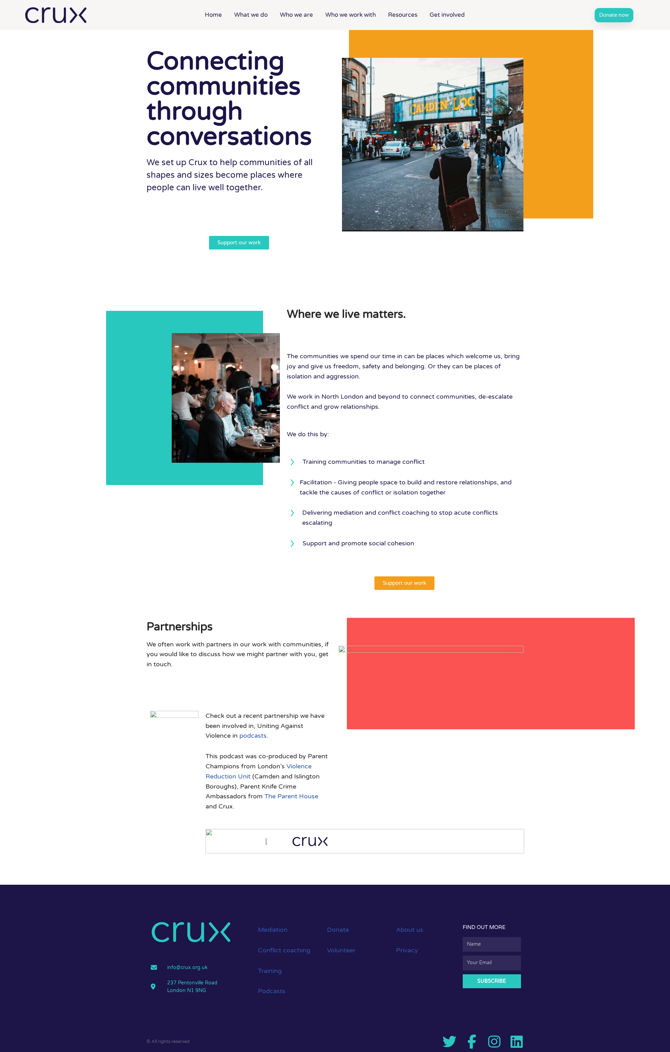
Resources (402, 14)
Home (213, 14)
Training (270, 971)
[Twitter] (449, 1042)
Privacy (407, 950)
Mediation (273, 930)
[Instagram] (494, 1042)
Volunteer (341, 950)
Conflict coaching (284, 950)
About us (409, 930)
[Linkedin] (516, 1042)
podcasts (253, 735)
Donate (338, 930)
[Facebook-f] (472, 1042)
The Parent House (291, 796)
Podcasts (271, 991)
